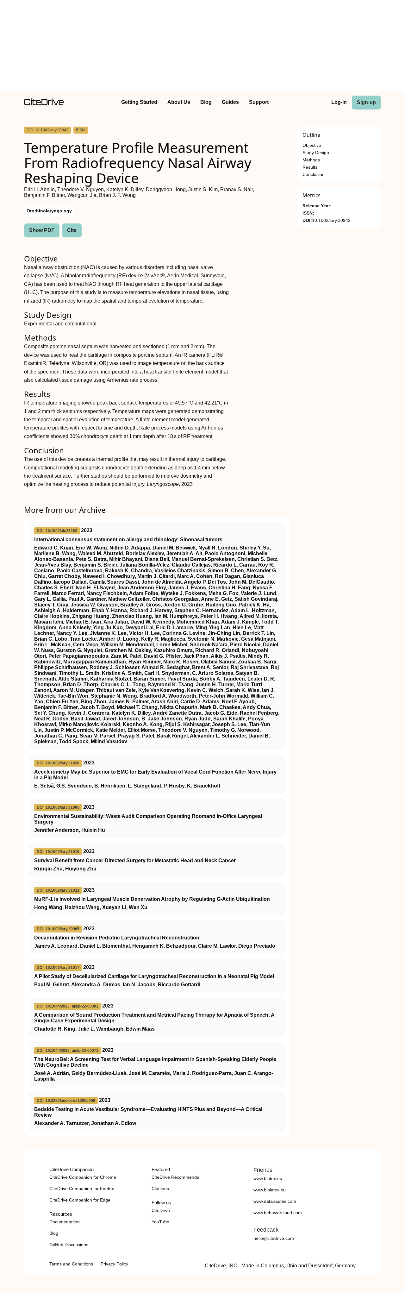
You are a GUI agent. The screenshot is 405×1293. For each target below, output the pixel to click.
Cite (72, 230)
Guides (230, 102)
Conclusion (313, 174)
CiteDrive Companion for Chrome (82, 1177)
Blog (206, 102)
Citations (160, 1188)
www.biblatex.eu (269, 1189)
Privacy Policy (114, 1263)
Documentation (64, 1221)
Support (259, 102)
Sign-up (366, 102)
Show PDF (41, 230)
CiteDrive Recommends (175, 1177)
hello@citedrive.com (273, 1238)
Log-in (339, 102)
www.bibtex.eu (267, 1178)
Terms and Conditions (71, 1263)
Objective (311, 145)
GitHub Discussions (68, 1244)
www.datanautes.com (274, 1201)
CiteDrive (161, 1210)
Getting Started (139, 102)
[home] (44, 103)
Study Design (315, 152)
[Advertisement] (202, 47)
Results (309, 167)
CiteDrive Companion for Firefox (81, 1188)
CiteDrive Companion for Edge (79, 1199)
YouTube (160, 1221)
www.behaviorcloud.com (277, 1212)
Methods (311, 160)
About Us (178, 102)
